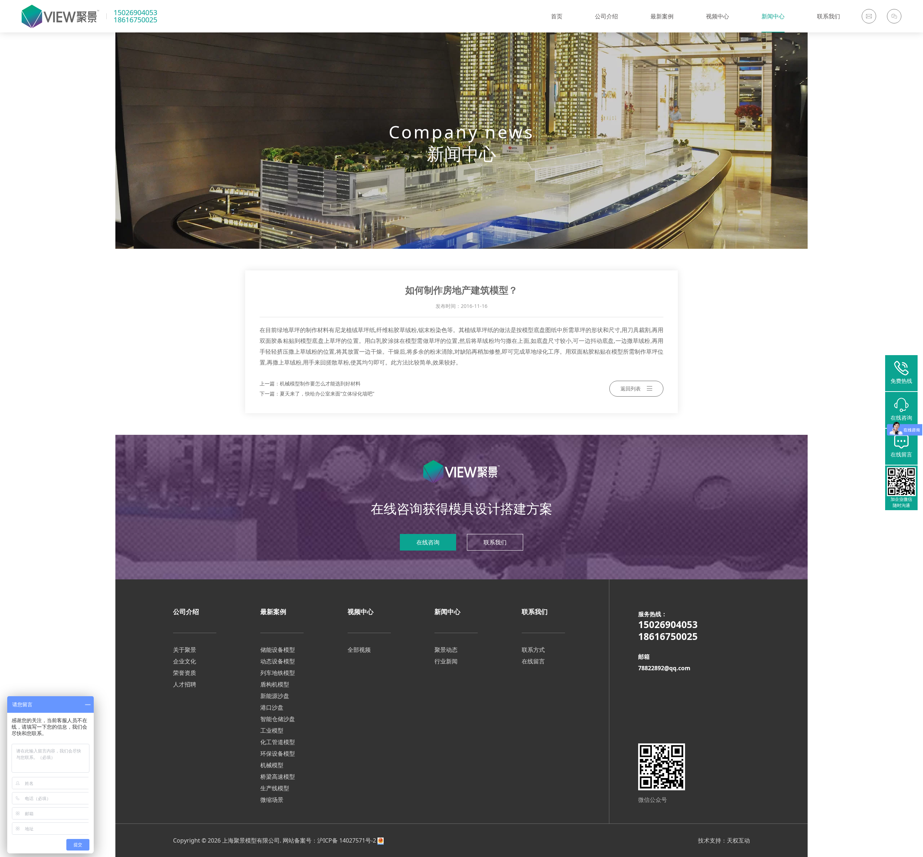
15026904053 (135, 12)
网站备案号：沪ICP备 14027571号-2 (329, 840)
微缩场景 (271, 800)
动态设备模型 (277, 661)
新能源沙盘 (274, 696)
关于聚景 (184, 650)
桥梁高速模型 (277, 777)
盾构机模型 (274, 684)
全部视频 (359, 650)
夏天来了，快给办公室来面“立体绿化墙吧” (327, 393)
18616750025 (135, 19)
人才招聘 (184, 684)
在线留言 (533, 661)
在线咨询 (428, 542)
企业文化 (184, 661)
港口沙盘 (271, 707)
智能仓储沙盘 (277, 719)
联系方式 (533, 650)
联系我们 (495, 542)
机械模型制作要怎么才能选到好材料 (320, 383)
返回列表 (631, 388)
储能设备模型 (277, 650)
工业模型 (271, 730)
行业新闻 (446, 661)
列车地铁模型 (277, 673)
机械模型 (271, 765)
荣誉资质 (184, 673)
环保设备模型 (277, 753)
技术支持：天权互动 (724, 840)
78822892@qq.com (664, 668)
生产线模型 (274, 788)
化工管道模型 (277, 742)
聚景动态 (446, 650)
